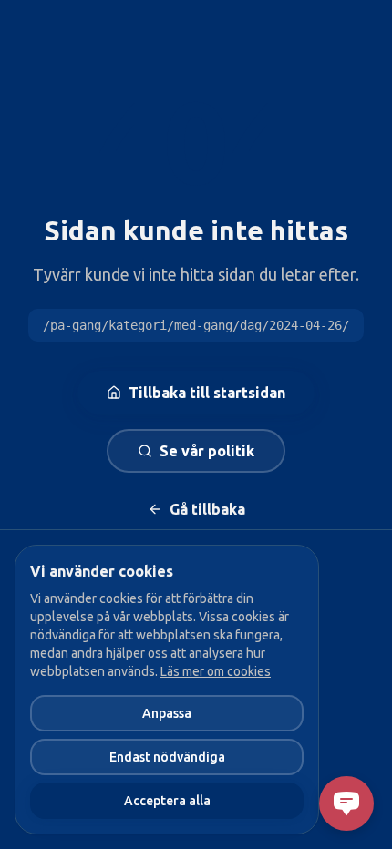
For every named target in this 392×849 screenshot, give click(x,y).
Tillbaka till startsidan (207, 392)
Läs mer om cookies (215, 671)
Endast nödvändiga (167, 757)
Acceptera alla (167, 800)
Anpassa (166, 713)
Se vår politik (207, 451)
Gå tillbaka (207, 509)
